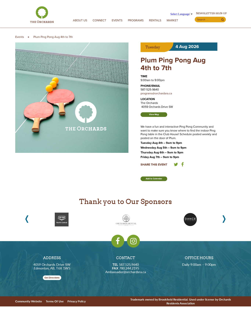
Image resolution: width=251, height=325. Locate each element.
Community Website (28, 301)
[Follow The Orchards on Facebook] (117, 241)
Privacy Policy (76, 301)
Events (117, 20)
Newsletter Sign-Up (211, 13)
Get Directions (52, 277)
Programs (136, 20)
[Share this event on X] (176, 165)
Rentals (155, 20)
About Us (80, 20)
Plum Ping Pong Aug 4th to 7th (53, 37)
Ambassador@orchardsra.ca (125, 271)
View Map (154, 114)
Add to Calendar (154, 178)
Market (172, 20)
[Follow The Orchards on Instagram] (133, 241)
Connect (99, 20)
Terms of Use (55, 301)
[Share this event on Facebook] (182, 165)
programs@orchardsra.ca (156, 93)
